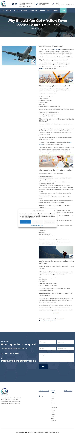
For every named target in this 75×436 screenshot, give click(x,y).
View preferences (49, 221)
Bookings (42, 10)
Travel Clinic (24, 10)
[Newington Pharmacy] (3, 4)
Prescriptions (33, 10)
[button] (54, 210)
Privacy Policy (40, 225)
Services (16, 10)
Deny (37, 221)
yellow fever (56, 49)
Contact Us (55, 10)
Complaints (53, 407)
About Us (8, 10)
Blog (48, 10)
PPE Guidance (53, 419)
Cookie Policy (34, 225)
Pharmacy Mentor (50, 320)
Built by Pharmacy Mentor (52, 432)
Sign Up (63, 10)
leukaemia (48, 180)
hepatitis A (42, 68)
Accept (25, 221)
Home (2, 10)
